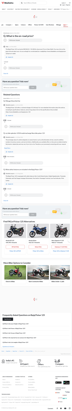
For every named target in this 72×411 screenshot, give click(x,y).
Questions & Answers (8, 346)
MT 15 (22, 397)
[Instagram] (69, 408)
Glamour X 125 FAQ (61, 247)
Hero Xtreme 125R (36, 399)
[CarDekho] (57, 393)
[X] (61, 408)
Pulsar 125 (10, 399)
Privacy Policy (5, 387)
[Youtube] (65, 408)
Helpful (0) (10, 57)
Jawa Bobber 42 (35, 402)
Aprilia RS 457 (5, 402)
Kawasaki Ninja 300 (25, 402)
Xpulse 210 (4, 399)
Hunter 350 (4, 397)
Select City (66, 9)
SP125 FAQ (15, 247)
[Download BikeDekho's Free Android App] (66, 382)
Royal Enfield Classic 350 (14, 397)
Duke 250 (17, 402)
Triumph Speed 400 (26, 399)
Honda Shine (32, 240)
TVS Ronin (44, 397)
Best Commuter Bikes (36, 281)
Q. (18, 34)
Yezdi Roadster (17, 399)
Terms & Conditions (6, 384)
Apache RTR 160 (46, 399)
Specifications (7, 319)
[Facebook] (57, 408)
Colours (23, 25)
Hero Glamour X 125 (58, 240)
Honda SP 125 (10, 240)
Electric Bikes (10, 281)
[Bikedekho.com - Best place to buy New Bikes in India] (7, 3)
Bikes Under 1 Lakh (58, 281)
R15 (34, 397)
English (63, 2)
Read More (7, 148)
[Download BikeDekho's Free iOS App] (58, 382)
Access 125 (38, 397)
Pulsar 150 (11, 402)
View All (5, 73)
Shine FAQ (38, 247)
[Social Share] (36, 64)
